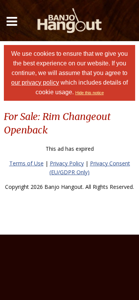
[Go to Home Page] (69, 20)
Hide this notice (89, 92)
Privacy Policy (67, 163)
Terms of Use (26, 163)
